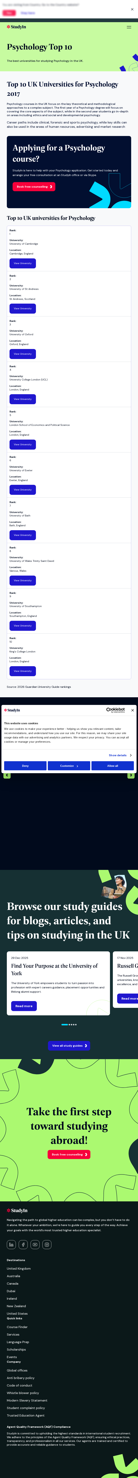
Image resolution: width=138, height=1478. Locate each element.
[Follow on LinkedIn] (11, 1244)
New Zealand (16, 1306)
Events (12, 1357)
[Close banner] (132, 710)
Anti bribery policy (20, 1378)
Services (13, 1334)
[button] (64, 1024)
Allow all (112, 765)
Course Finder (17, 1327)
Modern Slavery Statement (27, 1400)
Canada (12, 1283)
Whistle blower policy (23, 1393)
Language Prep (18, 1342)
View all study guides (67, 1046)
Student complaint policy (26, 1408)
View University (23, 263)
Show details (117, 755)
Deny (25, 765)
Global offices (17, 1370)
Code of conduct (19, 1385)
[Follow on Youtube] (35, 1244)
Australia (13, 1276)
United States (17, 1313)
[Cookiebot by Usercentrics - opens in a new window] (109, 710)
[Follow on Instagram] (46, 1244)
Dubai (11, 1291)
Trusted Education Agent (26, 1415)
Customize (67, 765)
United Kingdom (19, 1268)
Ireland (12, 1298)
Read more (24, 1006)
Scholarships (16, 1349)
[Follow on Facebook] (23, 1244)
